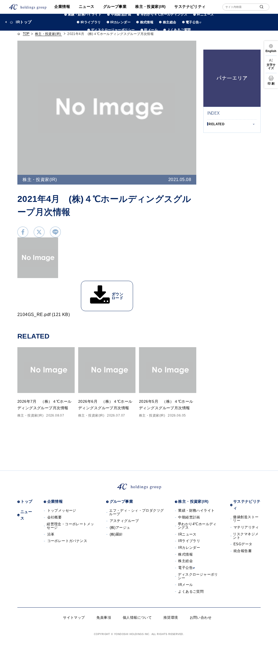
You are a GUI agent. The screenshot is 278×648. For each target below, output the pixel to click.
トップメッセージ (61, 510)
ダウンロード (117, 296)
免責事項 (103, 617)
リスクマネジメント (245, 535)
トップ (26, 501)
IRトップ (23, 22)
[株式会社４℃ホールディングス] (27, 7)
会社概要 (54, 517)
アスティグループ (124, 521)
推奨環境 (170, 617)
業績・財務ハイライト (85, 14)
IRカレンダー (120, 22)
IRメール (151, 30)
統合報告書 (242, 551)
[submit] (261, 7)
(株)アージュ (120, 527)
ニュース (86, 6)
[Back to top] (270, 640)
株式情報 (146, 22)
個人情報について (137, 617)
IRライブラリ (91, 22)
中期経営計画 (121, 14)
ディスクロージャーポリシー (113, 30)
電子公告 (192, 22)
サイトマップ (74, 617)
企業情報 (62, 6)
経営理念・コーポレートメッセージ (70, 525)
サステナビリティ (190, 6)
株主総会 (169, 22)
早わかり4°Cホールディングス (197, 525)
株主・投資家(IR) (150, 6)
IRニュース (205, 14)
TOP (26, 34)
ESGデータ (242, 544)
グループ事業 (115, 6)
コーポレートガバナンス (67, 541)
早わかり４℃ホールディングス (164, 14)
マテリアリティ (246, 527)
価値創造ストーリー (245, 518)
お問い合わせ (201, 617)
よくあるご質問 (179, 30)
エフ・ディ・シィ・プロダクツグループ (136, 512)
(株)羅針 (116, 534)
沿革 (51, 534)
